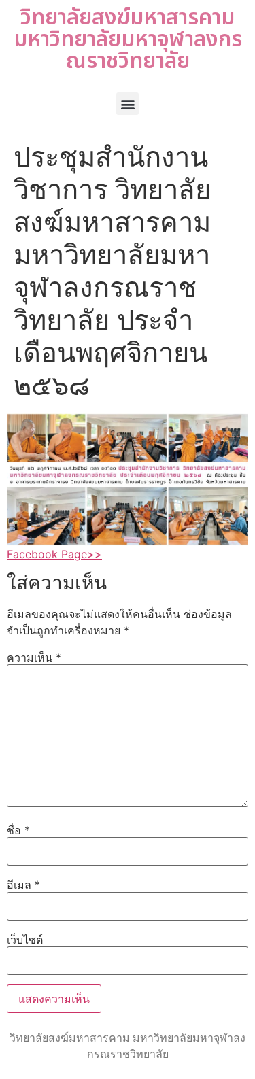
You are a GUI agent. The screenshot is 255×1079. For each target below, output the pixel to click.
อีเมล (23, 884)
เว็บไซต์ (25, 939)
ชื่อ (18, 830)
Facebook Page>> (54, 554)
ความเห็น (34, 657)
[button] (127, 103)
